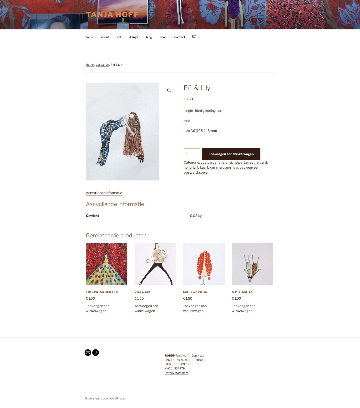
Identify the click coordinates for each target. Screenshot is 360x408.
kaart (204, 167)
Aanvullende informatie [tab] (104, 193)
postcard (191, 172)
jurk (196, 167)
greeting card (256, 162)
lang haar (231, 167)
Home (90, 64)
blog (149, 37)
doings (133, 37)
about (105, 37)
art (119, 37)
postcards (102, 64)
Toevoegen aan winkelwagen (231, 154)
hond (188, 167)
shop (163, 37)
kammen (216, 167)
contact (179, 37)
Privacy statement (176, 372)
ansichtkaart (235, 162)
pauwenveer (249, 167)
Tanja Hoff (112, 14)
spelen (204, 172)
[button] (169, 90)
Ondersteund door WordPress (104, 398)
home (89, 37)
